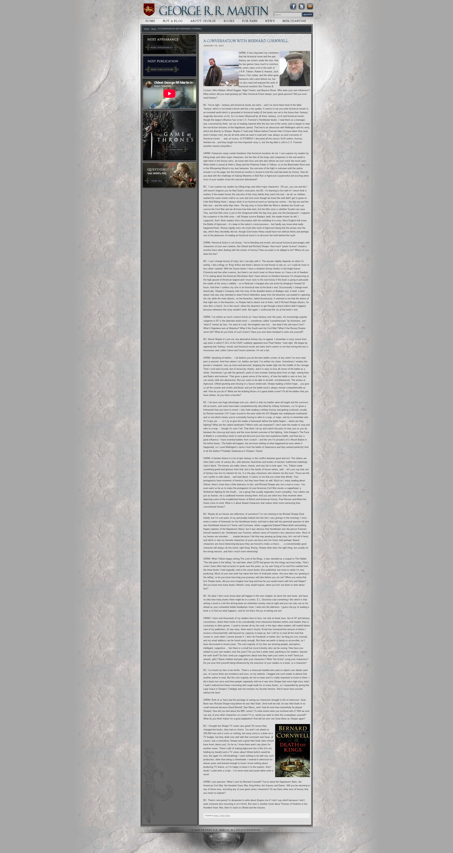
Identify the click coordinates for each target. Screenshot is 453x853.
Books (229, 21)
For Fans (249, 21)
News (270, 21)
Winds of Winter (149, 9)
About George (203, 21)
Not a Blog (173, 21)
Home (150, 21)
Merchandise (294, 21)
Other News (225, 815)
